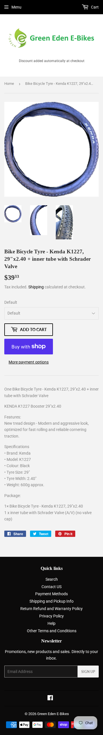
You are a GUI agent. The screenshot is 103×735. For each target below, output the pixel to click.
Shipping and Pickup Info (51, 601)
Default (10, 302)
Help (51, 623)
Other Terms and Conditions (51, 631)
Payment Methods (51, 594)
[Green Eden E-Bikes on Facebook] (50, 698)
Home (9, 83)
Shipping (36, 287)
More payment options (29, 362)
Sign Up (88, 672)
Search (51, 579)
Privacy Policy (51, 616)
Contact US (51, 586)
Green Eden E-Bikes (53, 714)
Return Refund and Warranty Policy (51, 608)
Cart (94, 7)
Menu (16, 7)
